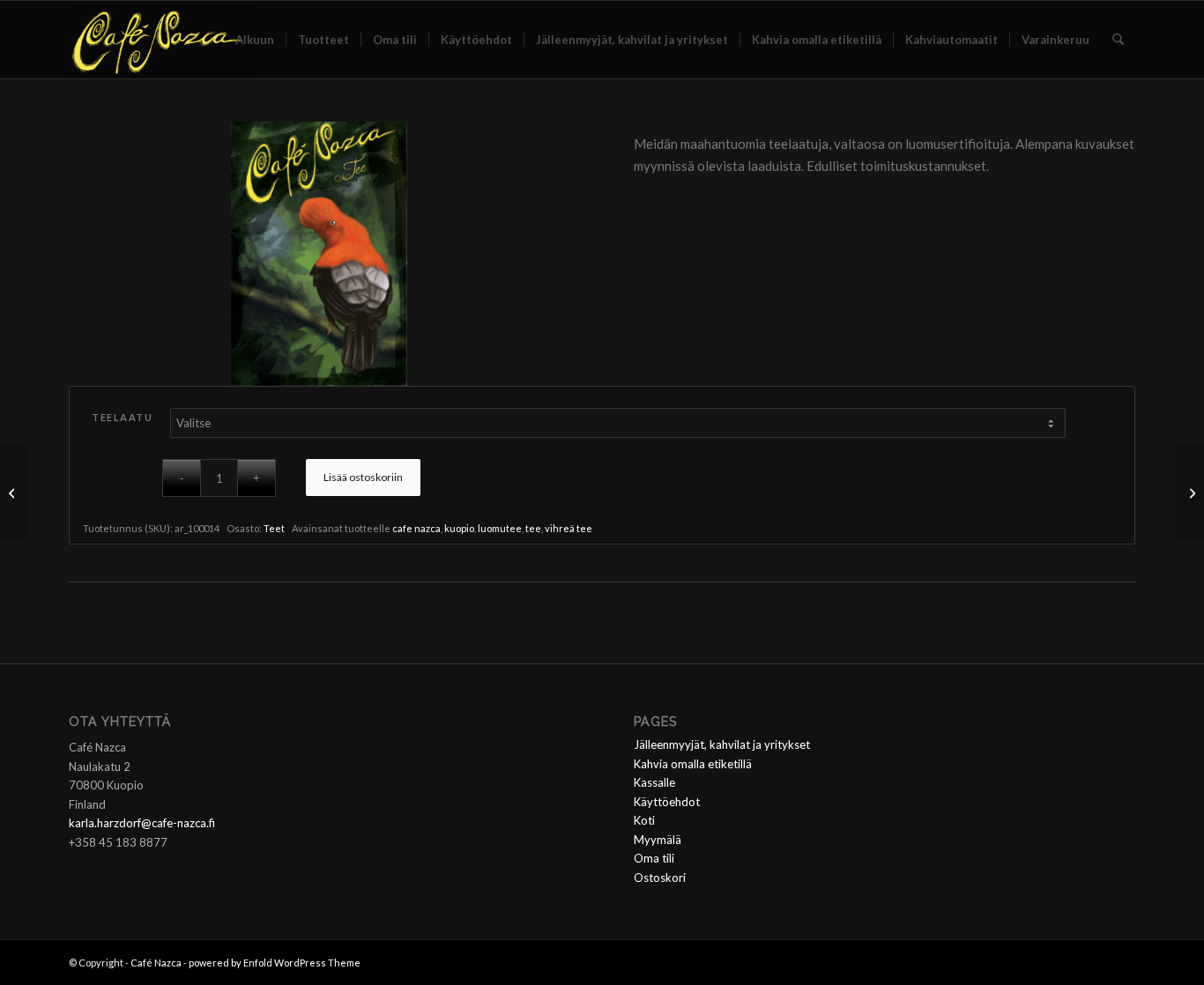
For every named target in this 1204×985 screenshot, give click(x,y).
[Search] (1118, 39)
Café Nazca (156, 962)
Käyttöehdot (667, 802)
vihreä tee (568, 528)
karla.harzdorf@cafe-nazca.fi (142, 823)
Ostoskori (660, 877)
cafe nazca (416, 528)
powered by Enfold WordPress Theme (274, 962)
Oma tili (654, 858)
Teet (274, 528)
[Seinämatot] (13, 492)
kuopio (459, 528)
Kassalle (654, 782)
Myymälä (657, 840)
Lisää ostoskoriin (363, 477)
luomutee (500, 528)
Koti (644, 820)
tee (533, 528)
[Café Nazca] (160, 39)
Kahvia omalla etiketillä (693, 764)
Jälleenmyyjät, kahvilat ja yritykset (722, 744)
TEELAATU (122, 417)
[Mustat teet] (1190, 492)
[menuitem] (255, 39)
